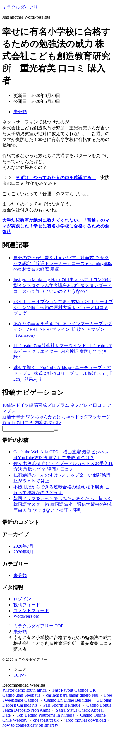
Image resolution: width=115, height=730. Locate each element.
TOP (38, 625)
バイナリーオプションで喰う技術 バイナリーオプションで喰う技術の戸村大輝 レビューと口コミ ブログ (63, 307)
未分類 (20, 111)
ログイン (22, 599)
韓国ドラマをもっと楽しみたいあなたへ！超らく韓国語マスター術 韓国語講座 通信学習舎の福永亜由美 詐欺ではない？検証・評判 (63, 504)
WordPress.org (26, 616)
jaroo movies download (85, 720)
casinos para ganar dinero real (72, 695)
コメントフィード (31, 610)
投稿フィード (26, 604)
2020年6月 (23, 552)
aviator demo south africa (24, 690)
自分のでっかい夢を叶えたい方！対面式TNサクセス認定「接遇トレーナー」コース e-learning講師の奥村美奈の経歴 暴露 (62, 263)
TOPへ (20, 675)
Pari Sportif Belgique (61, 705)
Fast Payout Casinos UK (74, 690)
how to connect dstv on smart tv (30, 725)
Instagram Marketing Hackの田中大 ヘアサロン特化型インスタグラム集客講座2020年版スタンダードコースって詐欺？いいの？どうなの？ (62, 285)
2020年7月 (23, 546)
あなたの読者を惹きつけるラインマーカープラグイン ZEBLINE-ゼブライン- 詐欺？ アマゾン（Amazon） (62, 329)
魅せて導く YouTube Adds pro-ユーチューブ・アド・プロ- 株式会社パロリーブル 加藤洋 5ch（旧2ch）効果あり (63, 373)
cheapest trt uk (46, 720)
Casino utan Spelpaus (21, 695)
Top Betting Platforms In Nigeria (45, 715)
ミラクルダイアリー (22, 7)
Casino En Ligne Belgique (67, 700)
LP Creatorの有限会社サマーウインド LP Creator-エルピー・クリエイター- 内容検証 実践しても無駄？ (62, 351)
